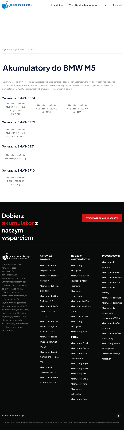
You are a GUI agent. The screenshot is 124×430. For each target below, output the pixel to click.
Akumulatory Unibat (80, 378)
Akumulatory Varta (79, 384)
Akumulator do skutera (112, 303)
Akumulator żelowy (79, 316)
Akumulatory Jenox (79, 368)
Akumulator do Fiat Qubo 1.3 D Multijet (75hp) (48, 341)
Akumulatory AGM (79, 331)
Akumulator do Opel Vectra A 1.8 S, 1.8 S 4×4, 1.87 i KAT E (49, 326)
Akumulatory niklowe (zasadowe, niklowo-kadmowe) (80, 280)
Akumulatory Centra (80, 348)
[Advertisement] (62, 28)
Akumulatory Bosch (79, 343)
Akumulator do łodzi (111, 282)
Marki (105, 5)
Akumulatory (57, 5)
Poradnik (117, 5)
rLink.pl (20, 415)
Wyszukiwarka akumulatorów (83, 5)
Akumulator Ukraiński (80, 301)
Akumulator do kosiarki (112, 277)
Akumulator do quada (111, 297)
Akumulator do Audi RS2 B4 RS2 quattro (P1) (49, 357)
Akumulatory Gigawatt (81, 363)
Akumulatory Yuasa (79, 399)
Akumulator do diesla (111, 272)
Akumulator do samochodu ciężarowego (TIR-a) (111, 313)
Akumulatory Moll (78, 373)
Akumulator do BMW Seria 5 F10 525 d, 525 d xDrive (50, 311)
